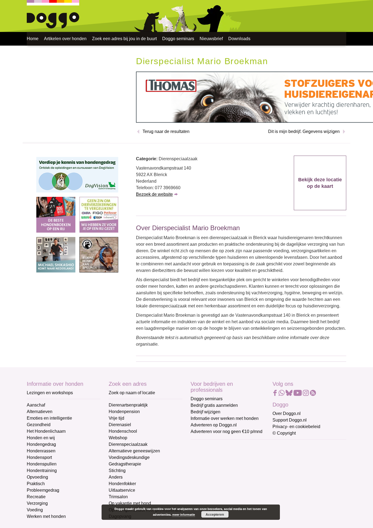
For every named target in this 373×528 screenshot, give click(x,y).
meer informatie (183, 514)
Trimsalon (118, 496)
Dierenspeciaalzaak (128, 444)
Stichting (117, 470)
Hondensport (39, 457)
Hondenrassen (41, 451)
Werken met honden (46, 516)
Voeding (35, 510)
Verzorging (37, 503)
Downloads (239, 38)
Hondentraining (42, 470)
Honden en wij (41, 437)
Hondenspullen (42, 464)
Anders (116, 477)
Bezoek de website (154, 194)
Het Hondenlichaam (46, 431)
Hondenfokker (122, 483)
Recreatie (36, 496)
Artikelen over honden (65, 38)
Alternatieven (39, 411)
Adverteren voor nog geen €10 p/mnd (226, 431)
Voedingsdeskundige (129, 457)
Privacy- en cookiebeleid (296, 426)
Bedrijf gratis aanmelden (214, 405)
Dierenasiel (120, 424)
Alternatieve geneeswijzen (134, 451)
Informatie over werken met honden (225, 418)
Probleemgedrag (43, 490)
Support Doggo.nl (290, 420)
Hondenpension (124, 411)
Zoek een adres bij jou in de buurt (124, 38)
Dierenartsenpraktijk (128, 405)
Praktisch (36, 483)
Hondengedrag (41, 444)
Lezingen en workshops (50, 392)
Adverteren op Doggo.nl (214, 425)
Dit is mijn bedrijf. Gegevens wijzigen (304, 131)
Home (33, 38)
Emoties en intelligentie (49, 418)
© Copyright (284, 433)
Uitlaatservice (122, 490)
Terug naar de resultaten (166, 131)
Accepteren (215, 514)
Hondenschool (123, 431)
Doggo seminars (178, 38)
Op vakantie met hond (130, 503)
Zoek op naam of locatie (132, 392)
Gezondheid (39, 424)
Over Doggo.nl (287, 413)
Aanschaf (36, 405)
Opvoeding (37, 477)
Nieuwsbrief (211, 38)
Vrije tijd (116, 418)
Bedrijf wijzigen (205, 412)
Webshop (118, 437)
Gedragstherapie (125, 464)
